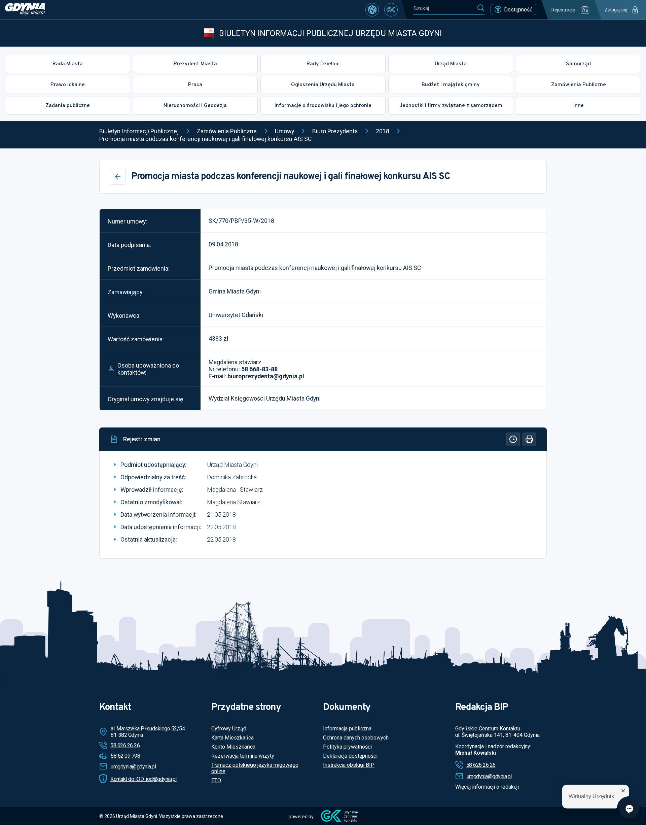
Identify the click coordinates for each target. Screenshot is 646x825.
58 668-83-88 (259, 369)
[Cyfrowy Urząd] (372, 9)
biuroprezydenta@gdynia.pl (265, 376)
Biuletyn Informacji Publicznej (139, 131)
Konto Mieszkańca (233, 747)
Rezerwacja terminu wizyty (242, 756)
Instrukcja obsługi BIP (348, 765)
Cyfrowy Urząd (228, 728)
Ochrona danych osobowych (356, 737)
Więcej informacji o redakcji (487, 787)
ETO (216, 780)
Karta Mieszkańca (232, 737)
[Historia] (513, 439)
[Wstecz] (118, 177)
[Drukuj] (529, 439)
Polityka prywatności (347, 747)
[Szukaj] (481, 8)
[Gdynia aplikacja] (391, 9)
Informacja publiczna (347, 728)
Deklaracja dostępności (350, 756)
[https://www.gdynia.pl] (25, 9)
